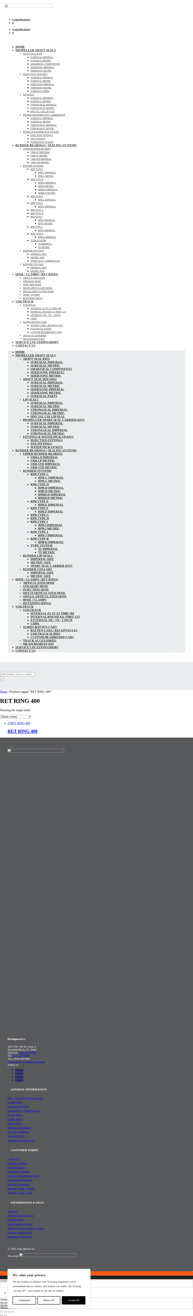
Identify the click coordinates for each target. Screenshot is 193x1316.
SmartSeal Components (45, 64)
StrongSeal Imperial (44, 105)
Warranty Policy (16, 1136)
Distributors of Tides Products (24, 1110)
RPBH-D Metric (47, 193)
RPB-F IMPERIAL (47, 206)
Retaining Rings (33, 298)
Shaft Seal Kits (32, 54)
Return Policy (15, 1123)
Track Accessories (34, 335)
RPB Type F (37, 203)
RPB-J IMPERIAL (46, 230)
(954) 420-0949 (21, 1055)
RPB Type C (37, 169)
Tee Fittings (38, 138)
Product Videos (16, 1219)
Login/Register (21, 19)
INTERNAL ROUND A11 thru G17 (48, 312)
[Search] (1, 678)
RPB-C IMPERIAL (47, 172)
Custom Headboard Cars (46, 332)
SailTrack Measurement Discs (23, 1176)
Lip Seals (28, 94)
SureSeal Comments (18, 1184)
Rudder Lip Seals (33, 251)
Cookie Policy (15, 1102)
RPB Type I (36, 217)
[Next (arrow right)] (5, 1315)
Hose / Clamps (31, 295)
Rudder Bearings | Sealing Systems (46, 145)
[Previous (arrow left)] (1, 1315)
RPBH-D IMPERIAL (48, 189)
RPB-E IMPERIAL (47, 200)
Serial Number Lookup (20, 1224)
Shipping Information (19, 1127)
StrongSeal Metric (42, 108)
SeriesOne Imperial (42, 84)
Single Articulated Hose (38, 291)
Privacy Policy (15, 1115)
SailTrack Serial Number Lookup (25, 1228)
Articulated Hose (34, 278)
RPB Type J (37, 227)
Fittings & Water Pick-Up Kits (41, 132)
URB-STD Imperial (41, 159)
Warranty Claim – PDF (20, 1192)
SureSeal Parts (40, 91)
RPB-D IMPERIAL (47, 183)
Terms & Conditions (18, 1132)
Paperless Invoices (17, 1163)
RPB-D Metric (46, 186)
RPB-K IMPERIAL (47, 237)
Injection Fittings (42, 135)
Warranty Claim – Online (21, 1188)
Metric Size (37, 257)
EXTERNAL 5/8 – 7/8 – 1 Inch (46, 315)
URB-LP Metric (39, 155)
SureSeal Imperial (42, 57)
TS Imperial (45, 244)
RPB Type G (37, 210)
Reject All (49, 1300)
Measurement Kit (34, 339)
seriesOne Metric (41, 71)
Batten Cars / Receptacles (47, 325)
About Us (13, 1211)
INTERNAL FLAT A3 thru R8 (46, 308)
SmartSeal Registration (20, 1180)
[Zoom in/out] (1, 1311)
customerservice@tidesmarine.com (26, 1061)
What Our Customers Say (21, 1140)
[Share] (9, 1311)
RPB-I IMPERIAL (46, 220)
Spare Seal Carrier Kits (45, 261)
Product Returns (16, 1167)
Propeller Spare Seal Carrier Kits (44, 115)
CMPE (34, 318)
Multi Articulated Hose (37, 288)
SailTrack (24, 301)
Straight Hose (32, 281)
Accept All (73, 1300)
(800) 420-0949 (27, 1052)
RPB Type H (37, 213)
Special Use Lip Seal (43, 111)
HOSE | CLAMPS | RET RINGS (36, 274)
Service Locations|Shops (36, 342)
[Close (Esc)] (12, 1311)
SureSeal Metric (41, 60)
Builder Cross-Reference (21, 1215)
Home (20, 46)
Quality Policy (15, 1119)
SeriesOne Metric (41, 88)
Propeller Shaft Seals (35, 50)
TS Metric (44, 247)
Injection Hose (32, 284)
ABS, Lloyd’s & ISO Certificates (25, 1098)
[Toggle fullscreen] (5, 1311)
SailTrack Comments (19, 1171)
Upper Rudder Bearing (37, 149)
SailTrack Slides (41, 329)
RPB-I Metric (45, 223)
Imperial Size (39, 254)
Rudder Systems (33, 166)
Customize (24, 1300)
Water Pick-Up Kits (42, 142)
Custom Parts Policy (18, 1106)
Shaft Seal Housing (35, 74)
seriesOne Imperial (42, 67)
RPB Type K (37, 234)
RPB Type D (37, 179)
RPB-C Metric (46, 176)
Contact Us (25, 345)
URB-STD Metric (40, 162)
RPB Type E (37, 196)
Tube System (38, 240)
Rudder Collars (33, 264)
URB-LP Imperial (40, 152)
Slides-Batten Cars (35, 322)
